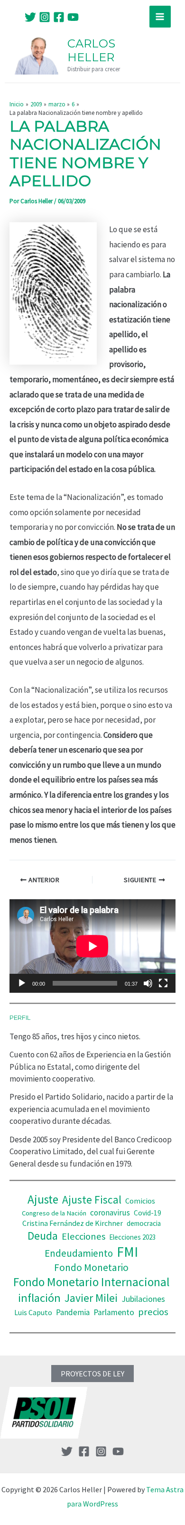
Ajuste (43, 1199)
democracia (144, 1223)
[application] (92, 946)
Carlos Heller (91, 50)
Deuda (43, 1235)
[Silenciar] (148, 983)
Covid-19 (147, 1212)
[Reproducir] (22, 983)
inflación (39, 1297)
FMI (127, 1252)
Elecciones (83, 1236)
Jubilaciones (143, 1298)
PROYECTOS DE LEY (92, 1373)
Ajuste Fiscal (91, 1199)
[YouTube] (73, 17)
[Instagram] (44, 17)
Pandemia (73, 1312)
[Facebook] (58, 17)
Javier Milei (91, 1298)
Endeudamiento (79, 1253)
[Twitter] (30, 17)
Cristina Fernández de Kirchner (72, 1223)
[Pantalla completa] (163, 983)
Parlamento (113, 1312)
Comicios (140, 1200)
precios (153, 1312)
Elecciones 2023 (132, 1237)
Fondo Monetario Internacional (91, 1282)
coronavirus (110, 1212)
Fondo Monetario (91, 1267)
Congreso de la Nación (54, 1213)
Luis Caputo (33, 1312)
